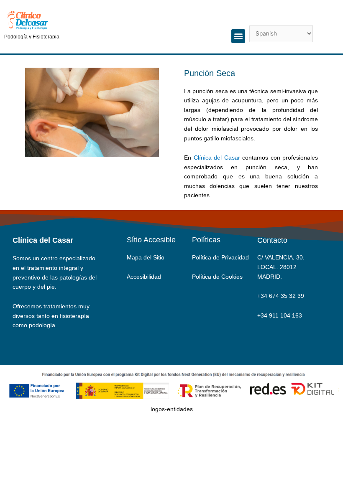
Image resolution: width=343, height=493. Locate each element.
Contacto (272, 240)
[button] (238, 36)
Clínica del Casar (217, 158)
